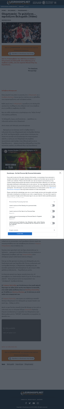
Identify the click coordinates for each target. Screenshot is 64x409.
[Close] (60, 173)
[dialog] (32, 204)
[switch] (52, 205)
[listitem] (32, 202)
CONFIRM (20, 233)
